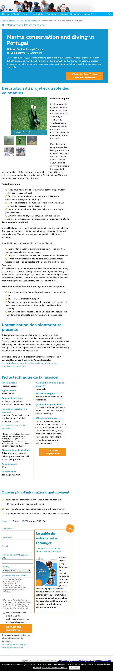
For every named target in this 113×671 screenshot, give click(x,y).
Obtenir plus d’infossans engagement (84, 76)
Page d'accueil (8, 20)
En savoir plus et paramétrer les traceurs (50, 668)
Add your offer (63, 661)
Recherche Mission (11, 14)
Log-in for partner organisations (98, 661)
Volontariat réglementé (57, 14)
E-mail (16, 521)
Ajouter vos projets (77, 661)
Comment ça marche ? (81, 14)
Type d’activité (37, 14)
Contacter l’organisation (52, 452)
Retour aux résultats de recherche (24, 25)
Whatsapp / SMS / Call (35, 521)
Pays (25, 14)
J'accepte (74, 668)
